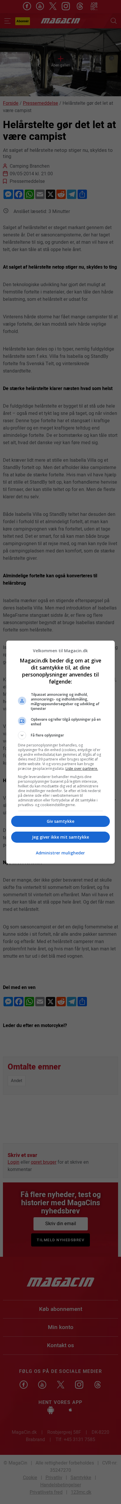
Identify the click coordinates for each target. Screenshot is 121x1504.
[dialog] (60, 752)
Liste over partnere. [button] (81, 768)
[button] (60, 735)
